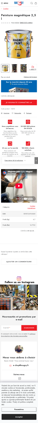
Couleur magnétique (31, 207)
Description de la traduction (14, 160)
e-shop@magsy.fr (21, 365)
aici (3, 404)
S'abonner (29, 328)
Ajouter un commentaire (19, 262)
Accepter (19, 417)
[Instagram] (19, 378)
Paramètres (19, 409)
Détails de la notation (26, 23)
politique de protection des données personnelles (18, 335)
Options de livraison (30, 77)
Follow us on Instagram (19, 282)
